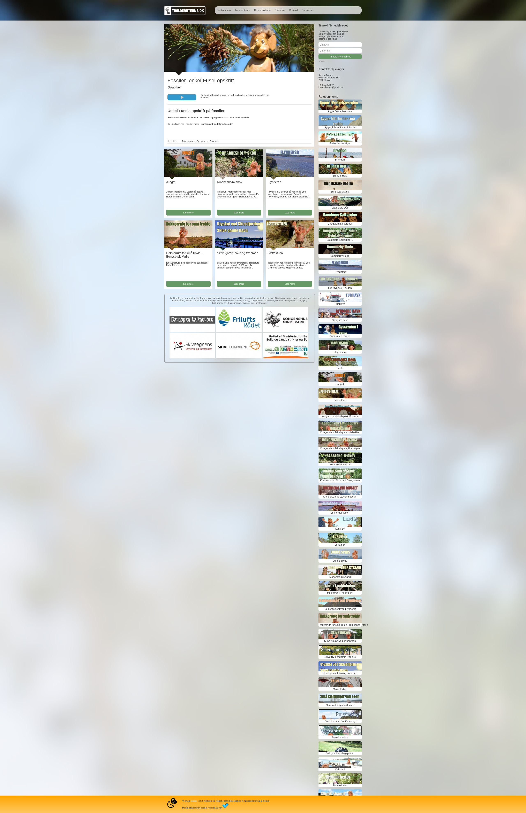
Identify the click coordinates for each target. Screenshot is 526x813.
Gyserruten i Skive (340, 336)
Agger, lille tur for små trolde (339, 127)
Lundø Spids (340, 560)
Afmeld (321, 61)
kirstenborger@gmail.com (331, 87)
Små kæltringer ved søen (340, 705)
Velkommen (224, 10)
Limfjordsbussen (340, 512)
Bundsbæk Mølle (340, 191)
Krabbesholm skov (229, 182)
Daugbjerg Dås (339, 207)
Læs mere (188, 212)
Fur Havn (340, 304)
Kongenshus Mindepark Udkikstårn (340, 432)
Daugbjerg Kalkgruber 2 (339, 240)
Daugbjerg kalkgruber (340, 223)
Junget (170, 182)
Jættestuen (275, 253)
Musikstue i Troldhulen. (340, 593)
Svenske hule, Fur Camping (339, 721)
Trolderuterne (242, 10)
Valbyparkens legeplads (339, 753)
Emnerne (280, 10)
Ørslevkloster (340, 785)
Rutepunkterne (262, 10)
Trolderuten (187, 141)
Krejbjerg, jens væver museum (340, 496)
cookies (193, 801)
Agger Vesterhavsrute (340, 111)
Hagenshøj (340, 352)
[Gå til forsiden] (184, 14)
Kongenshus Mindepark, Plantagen (340, 448)
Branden (340, 159)
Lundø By (340, 544)
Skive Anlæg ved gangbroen (340, 641)
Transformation (340, 737)
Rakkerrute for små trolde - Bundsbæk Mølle (184, 254)
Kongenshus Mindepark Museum (340, 416)
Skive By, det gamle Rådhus (340, 657)
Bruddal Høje (340, 175)
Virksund (340, 769)
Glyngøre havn (340, 320)
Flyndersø (274, 182)
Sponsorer (308, 10)
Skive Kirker (340, 689)
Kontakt (293, 10)
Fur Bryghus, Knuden (340, 288)
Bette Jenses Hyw (340, 143)
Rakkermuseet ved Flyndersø (340, 609)
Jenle (340, 368)
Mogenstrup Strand (340, 577)
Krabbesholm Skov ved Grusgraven (340, 480)
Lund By (340, 528)
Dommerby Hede (340, 256)
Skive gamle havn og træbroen (237, 253)
